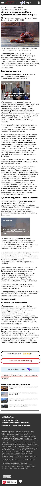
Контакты (6, 420)
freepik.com (27, 50)
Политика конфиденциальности (15, 423)
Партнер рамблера (18, 476)
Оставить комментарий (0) (21, 361)
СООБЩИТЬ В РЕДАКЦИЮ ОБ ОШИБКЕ (16, 425)
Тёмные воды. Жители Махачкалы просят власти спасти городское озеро (23, 399)
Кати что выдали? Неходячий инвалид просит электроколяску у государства (23, 405)
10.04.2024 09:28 (6, 8)
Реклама (14, 420)
